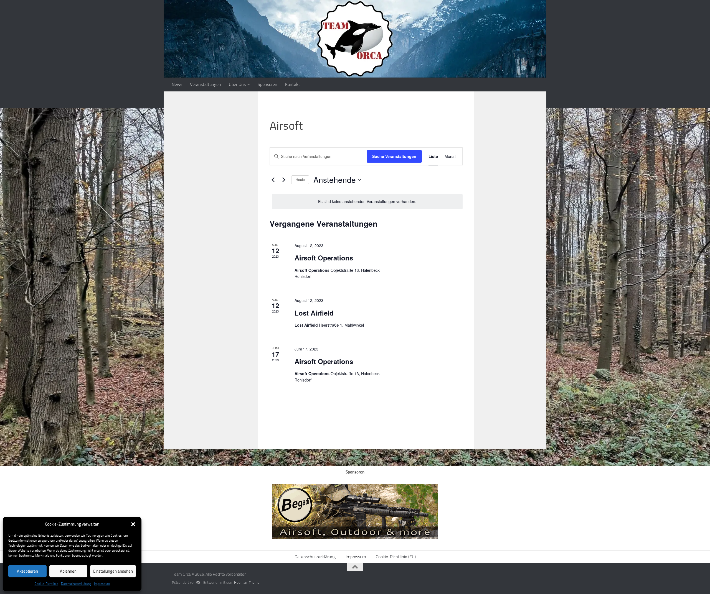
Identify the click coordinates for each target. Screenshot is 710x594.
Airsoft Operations (324, 257)
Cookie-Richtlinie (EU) (396, 556)
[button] (133, 524)
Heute (300, 179)
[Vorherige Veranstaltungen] (273, 179)
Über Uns (237, 84)
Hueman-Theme (247, 582)
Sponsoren (267, 84)
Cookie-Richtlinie (46, 584)
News (177, 84)
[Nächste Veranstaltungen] (283, 179)
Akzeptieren (27, 571)
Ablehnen (68, 571)
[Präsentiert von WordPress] (198, 582)
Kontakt (292, 84)
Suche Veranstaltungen (394, 156)
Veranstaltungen (205, 84)
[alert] (367, 201)
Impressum (102, 584)
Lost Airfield (314, 313)
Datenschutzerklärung (76, 584)
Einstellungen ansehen (113, 571)
